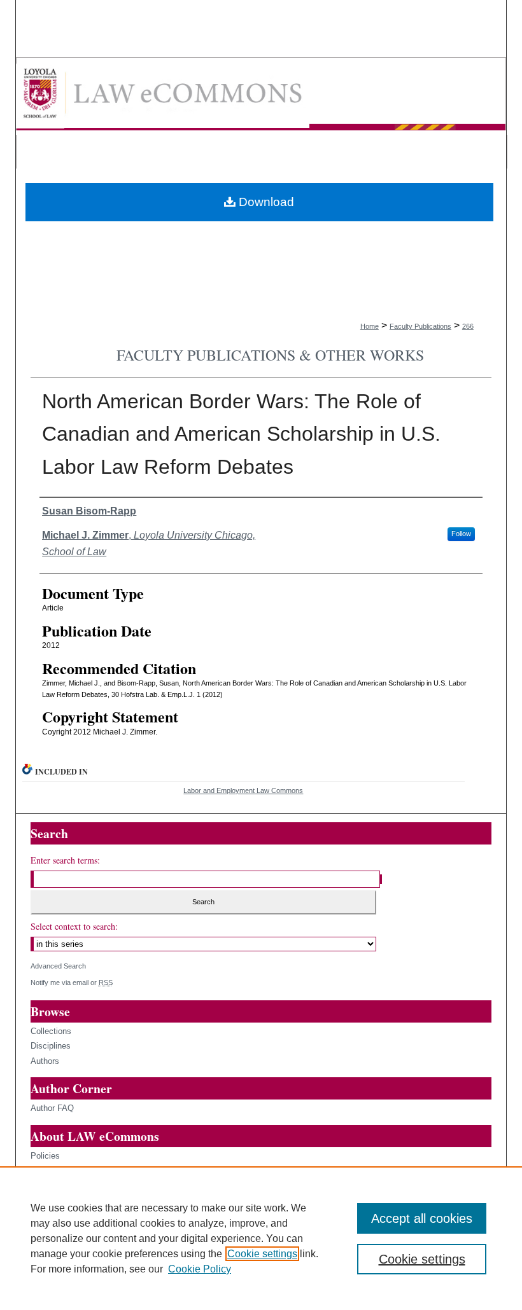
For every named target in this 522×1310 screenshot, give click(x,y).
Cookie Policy (199, 1269)
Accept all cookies (421, 1218)
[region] (261, 1238)
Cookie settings (262, 1253)
